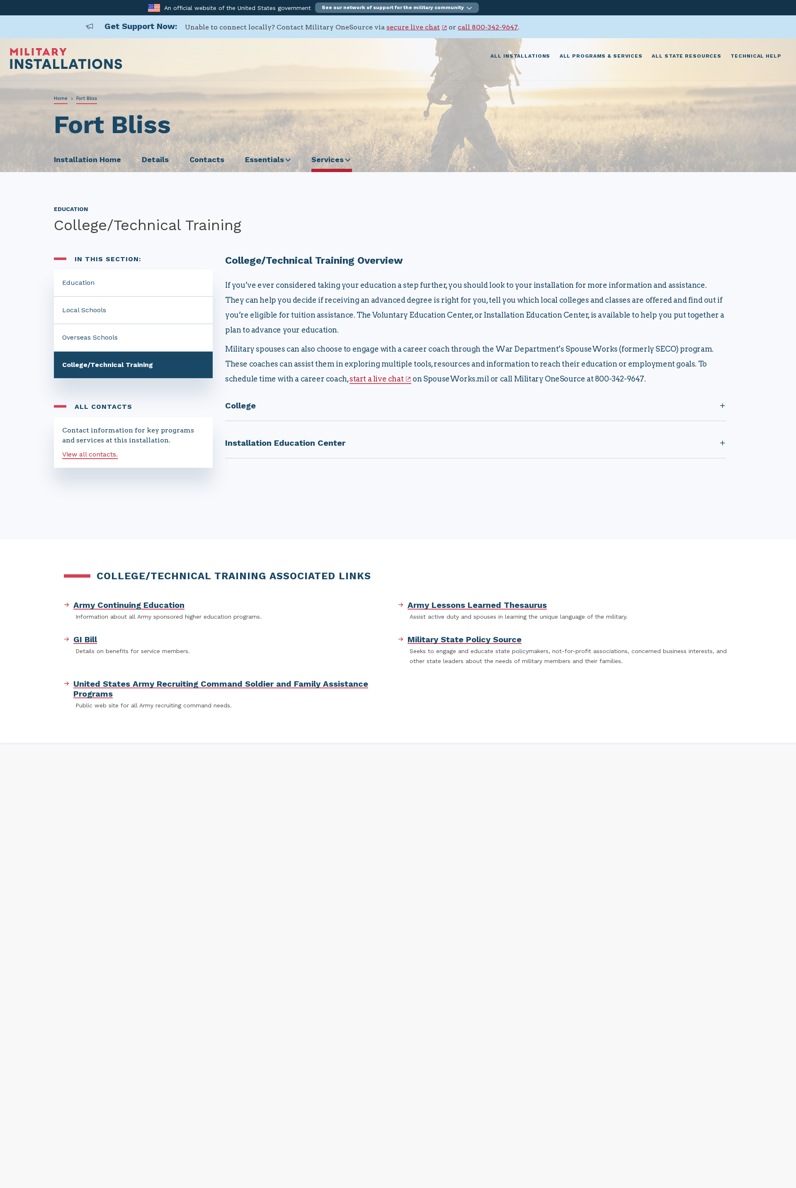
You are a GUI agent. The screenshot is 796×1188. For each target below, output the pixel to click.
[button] (397, 7)
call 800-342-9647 (488, 27)
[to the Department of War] (154, 7)
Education (78, 283)
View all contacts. (90, 454)
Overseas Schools (90, 337)
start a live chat (376, 378)
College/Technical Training (107, 365)
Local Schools (84, 310)
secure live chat (413, 27)
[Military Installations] (66, 67)
